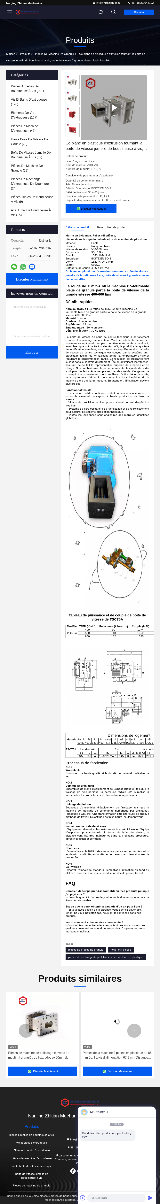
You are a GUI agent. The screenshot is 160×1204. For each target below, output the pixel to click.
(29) (27, 168)
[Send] (150, 1197)
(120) (29, 102)
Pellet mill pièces (120, 949)
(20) (29, 142)
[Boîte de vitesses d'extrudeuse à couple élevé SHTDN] (114, 107)
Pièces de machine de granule (54, 53)
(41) (24, 128)
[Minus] (150, 1112)
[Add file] (82, 1197)
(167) (24, 115)
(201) (27, 89)
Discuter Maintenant (32, 279)
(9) (32, 199)
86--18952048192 (142, 2)
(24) (30, 183)
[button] (26, 1031)
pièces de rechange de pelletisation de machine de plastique (105, 957)
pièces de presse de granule (85, 949)
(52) (31, 155)
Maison (10, 53)
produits (25, 53)
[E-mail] (32, 266)
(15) (31, 213)
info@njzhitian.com (108, 2)
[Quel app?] (23, 267)
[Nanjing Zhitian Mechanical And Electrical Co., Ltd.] (27, 12)
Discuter (139, 12)
